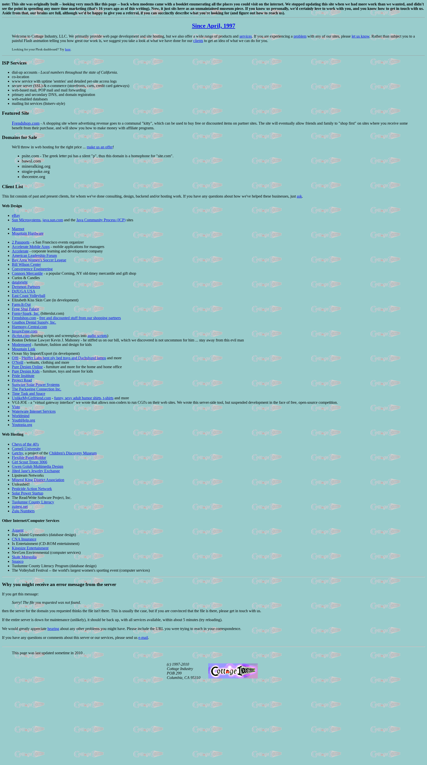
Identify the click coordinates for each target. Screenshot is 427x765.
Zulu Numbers (23, 511)
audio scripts (97, 336)
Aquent (17, 530)
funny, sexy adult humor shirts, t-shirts (83, 398)
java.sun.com (53, 220)
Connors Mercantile (27, 273)
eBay (16, 215)
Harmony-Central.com (29, 327)
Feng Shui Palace (25, 309)
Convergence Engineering (32, 269)
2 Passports (20, 242)
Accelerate (20, 251)
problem (300, 36)
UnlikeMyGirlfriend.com (31, 398)
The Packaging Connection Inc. (36, 389)
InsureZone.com (24, 331)
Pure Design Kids (26, 371)
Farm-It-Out (21, 304)
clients (198, 41)
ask (299, 196)
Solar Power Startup (27, 493)
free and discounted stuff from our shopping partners (80, 318)
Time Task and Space (28, 393)
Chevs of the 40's (25, 444)
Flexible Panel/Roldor (29, 457)
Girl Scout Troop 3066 (29, 462)
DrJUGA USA (23, 291)
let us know (360, 36)
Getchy (17, 453)
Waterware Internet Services (34, 411)
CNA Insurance (24, 539)
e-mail (143, 637)
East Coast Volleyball (28, 295)
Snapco (17, 561)
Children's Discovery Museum (73, 453)
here (68, 49)
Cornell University (26, 449)
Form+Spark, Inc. (26, 313)
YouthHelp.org (23, 420)
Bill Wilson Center (26, 264)
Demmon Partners (26, 287)
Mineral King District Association (38, 480)
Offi (15, 358)
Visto (16, 407)
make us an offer (100, 147)
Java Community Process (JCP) (101, 220)
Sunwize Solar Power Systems (36, 384)
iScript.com (21, 336)
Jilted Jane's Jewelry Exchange (36, 471)
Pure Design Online (27, 367)
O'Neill (17, 362)
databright (19, 282)
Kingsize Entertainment (30, 548)
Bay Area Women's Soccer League (39, 260)
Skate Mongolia (24, 557)
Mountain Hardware (27, 233)
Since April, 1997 (213, 25)
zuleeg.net (20, 506)
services (245, 36)
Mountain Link (23, 349)
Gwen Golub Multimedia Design (37, 466)
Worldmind (20, 416)
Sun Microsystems (26, 220)
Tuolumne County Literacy (33, 502)
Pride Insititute (23, 376)
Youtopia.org (22, 425)
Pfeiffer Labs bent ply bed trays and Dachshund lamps (63, 358)
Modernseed (21, 344)
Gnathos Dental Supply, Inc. (34, 322)
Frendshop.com (26, 123)
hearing (53, 629)
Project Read (22, 380)
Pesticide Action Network (32, 489)
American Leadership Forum (34, 255)
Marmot (18, 229)
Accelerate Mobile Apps (31, 247)
